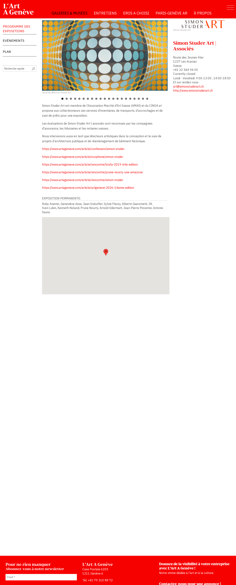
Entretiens (105, 13)
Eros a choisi (136, 13)
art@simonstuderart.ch (188, 86)
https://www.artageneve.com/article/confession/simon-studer (83, 149)
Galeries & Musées (69, 13)
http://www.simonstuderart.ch (193, 90)
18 (134, 99)
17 (130, 99)
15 (122, 99)
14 (118, 99)
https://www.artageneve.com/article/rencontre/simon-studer (82, 180)
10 (101, 99)
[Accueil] (20, 9)
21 (147, 99)
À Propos (202, 13)
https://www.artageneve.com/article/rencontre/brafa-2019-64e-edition (90, 164)
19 (139, 99)
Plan (7, 51)
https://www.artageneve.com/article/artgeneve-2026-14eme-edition (88, 187)
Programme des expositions (16, 28)
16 (126, 99)
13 (113, 99)
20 (143, 99)
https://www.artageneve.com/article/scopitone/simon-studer (82, 157)
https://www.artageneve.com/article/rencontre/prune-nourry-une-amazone (92, 172)
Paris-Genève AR (171, 13)
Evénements (13, 40)
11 (105, 99)
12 (109, 99)
